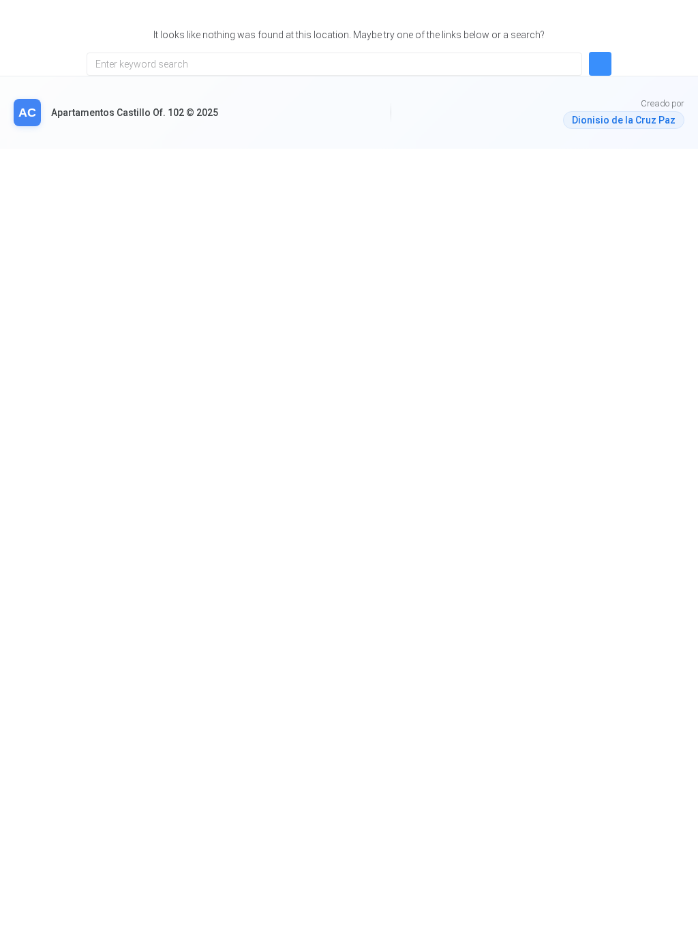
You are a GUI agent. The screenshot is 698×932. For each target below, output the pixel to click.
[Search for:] (334, 64)
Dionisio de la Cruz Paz (624, 120)
